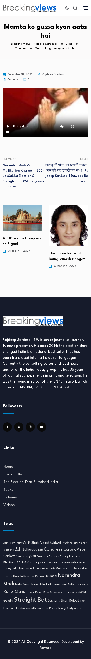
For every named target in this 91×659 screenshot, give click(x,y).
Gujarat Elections (44, 563)
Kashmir (50, 568)
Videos (9, 505)
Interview (39, 568)
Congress (53, 549)
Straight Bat (13, 474)
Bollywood (30, 549)
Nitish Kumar (59, 584)
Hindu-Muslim (62, 562)
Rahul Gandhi (16, 591)
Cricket (9, 556)
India (74, 562)
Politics (84, 584)
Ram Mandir (36, 592)
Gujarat (29, 562)
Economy (63, 556)
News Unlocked (41, 584)
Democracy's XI (26, 556)
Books (8, 490)
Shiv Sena (72, 592)
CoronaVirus (74, 549)
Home (8, 467)
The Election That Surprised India (30, 482)
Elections (74, 556)
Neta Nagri (22, 584)
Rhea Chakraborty (54, 592)
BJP (18, 549)
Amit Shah (31, 542)
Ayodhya (67, 543)
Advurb (46, 648)
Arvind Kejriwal (50, 542)
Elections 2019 (13, 562)
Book (40, 550)
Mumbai (51, 576)
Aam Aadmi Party (12, 543)
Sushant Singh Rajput (63, 600)
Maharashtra (65, 568)
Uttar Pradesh (51, 608)
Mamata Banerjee (23, 576)
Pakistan (73, 584)
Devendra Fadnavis (48, 556)
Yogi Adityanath (71, 608)
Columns (13, 79)
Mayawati (40, 576)
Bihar (77, 543)
